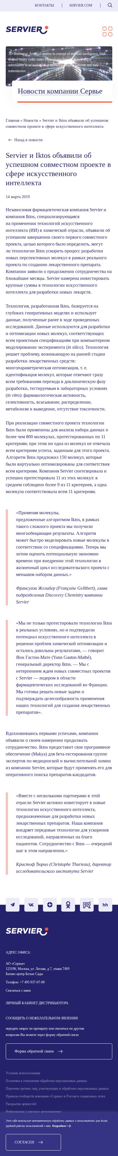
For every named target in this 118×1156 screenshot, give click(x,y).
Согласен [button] (24, 1142)
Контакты (44, 5)
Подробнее (59, 1125)
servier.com (80, 5)
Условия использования (23, 1073)
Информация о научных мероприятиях (34, 1112)
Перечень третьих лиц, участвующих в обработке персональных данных (57, 1089)
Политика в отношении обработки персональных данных (46, 1081)
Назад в (28, 140)
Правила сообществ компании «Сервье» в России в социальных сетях (55, 1096)
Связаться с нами (18, 990)
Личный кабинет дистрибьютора (37, 1003)
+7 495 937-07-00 (32, 982)
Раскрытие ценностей (21, 1104)
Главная (12, 120)
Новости (30, 120)
